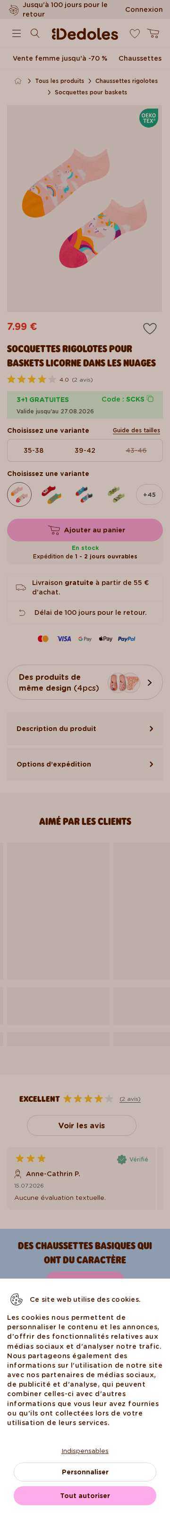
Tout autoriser (85, 1496)
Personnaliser (85, 1472)
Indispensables (85, 1450)
